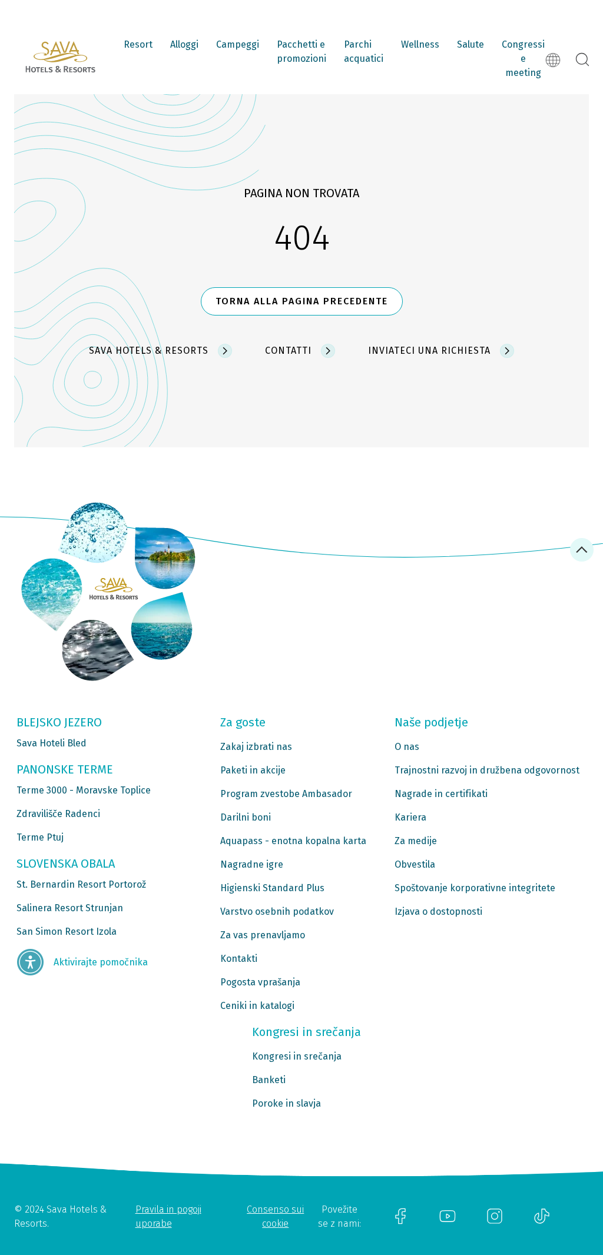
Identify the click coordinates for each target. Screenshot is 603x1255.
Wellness (420, 44)
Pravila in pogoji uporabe (168, 1216)
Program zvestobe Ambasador (286, 793)
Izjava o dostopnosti (438, 911)
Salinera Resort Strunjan (69, 908)
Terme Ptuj (40, 837)
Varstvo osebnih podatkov (277, 911)
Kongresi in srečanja (297, 1056)
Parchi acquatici (363, 51)
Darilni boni (245, 817)
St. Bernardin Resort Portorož (81, 884)
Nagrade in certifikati (441, 793)
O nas (407, 746)
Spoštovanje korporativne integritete (475, 888)
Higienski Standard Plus (272, 888)
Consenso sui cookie (275, 1216)
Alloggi (184, 44)
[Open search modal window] (582, 60)
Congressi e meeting (523, 58)
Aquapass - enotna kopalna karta (293, 840)
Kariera (410, 817)
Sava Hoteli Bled (51, 743)
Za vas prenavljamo (262, 935)
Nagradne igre (251, 864)
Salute (470, 44)
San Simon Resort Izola (66, 931)
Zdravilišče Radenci (58, 813)
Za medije (416, 840)
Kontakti (238, 958)
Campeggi (237, 44)
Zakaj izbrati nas (256, 746)
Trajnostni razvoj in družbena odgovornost (487, 770)
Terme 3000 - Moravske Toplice (83, 790)
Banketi (269, 1079)
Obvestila (415, 864)
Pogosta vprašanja (260, 982)
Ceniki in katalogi (257, 1005)
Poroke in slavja (286, 1103)
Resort (138, 44)
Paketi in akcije (253, 770)
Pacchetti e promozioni (301, 51)
